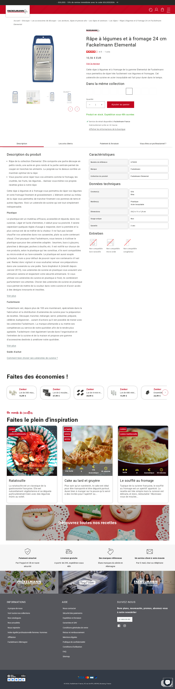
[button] (169, 10)
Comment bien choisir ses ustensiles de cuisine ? (32, 358)
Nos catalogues (14, 618)
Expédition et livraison (72, 618)
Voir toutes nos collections (19, 613)
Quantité (89, 99)
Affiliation (12, 637)
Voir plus (11, 296)
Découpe (26, 21)
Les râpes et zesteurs (98, 21)
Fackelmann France (76, 683)
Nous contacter (69, 608)
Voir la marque (93, 64)
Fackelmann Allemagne (17, 642)
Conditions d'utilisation (72, 647)
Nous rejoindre (14, 628)
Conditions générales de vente (75, 628)
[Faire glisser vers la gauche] (70, 109)
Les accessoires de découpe (44, 21)
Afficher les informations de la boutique (107, 129)
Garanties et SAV (70, 623)
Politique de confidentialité (74, 642)
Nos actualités (14, 623)
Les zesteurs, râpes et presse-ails (72, 21)
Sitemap (66, 656)
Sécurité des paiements (72, 613)
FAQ (64, 651)
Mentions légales (70, 637)
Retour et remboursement (73, 632)
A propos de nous (15, 608)
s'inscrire (125, 619)
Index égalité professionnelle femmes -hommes (27, 632)
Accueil (17, 21)
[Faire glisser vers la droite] (77, 109)
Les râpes (113, 21)
